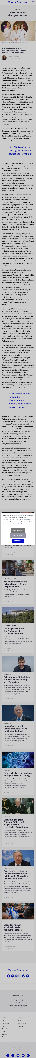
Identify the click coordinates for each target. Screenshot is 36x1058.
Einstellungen (18, 536)
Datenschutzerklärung (18, 524)
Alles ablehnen (18, 530)
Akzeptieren (18, 541)
